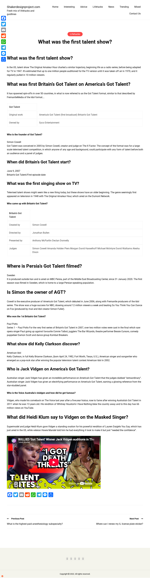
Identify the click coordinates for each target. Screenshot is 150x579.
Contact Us (135, 13)
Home (55, 6)
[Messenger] (3, 53)
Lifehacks (98, 6)
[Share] (3, 59)
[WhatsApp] (3, 42)
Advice (83, 6)
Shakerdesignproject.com (22, 7)
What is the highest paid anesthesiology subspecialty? (35, 523)
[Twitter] (3, 24)
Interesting (69, 6)
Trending (124, 6)
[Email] (3, 30)
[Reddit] (3, 36)
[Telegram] (3, 48)
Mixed (137, 6)
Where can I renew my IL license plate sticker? (119, 523)
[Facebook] (3, 18)
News (111, 6)
